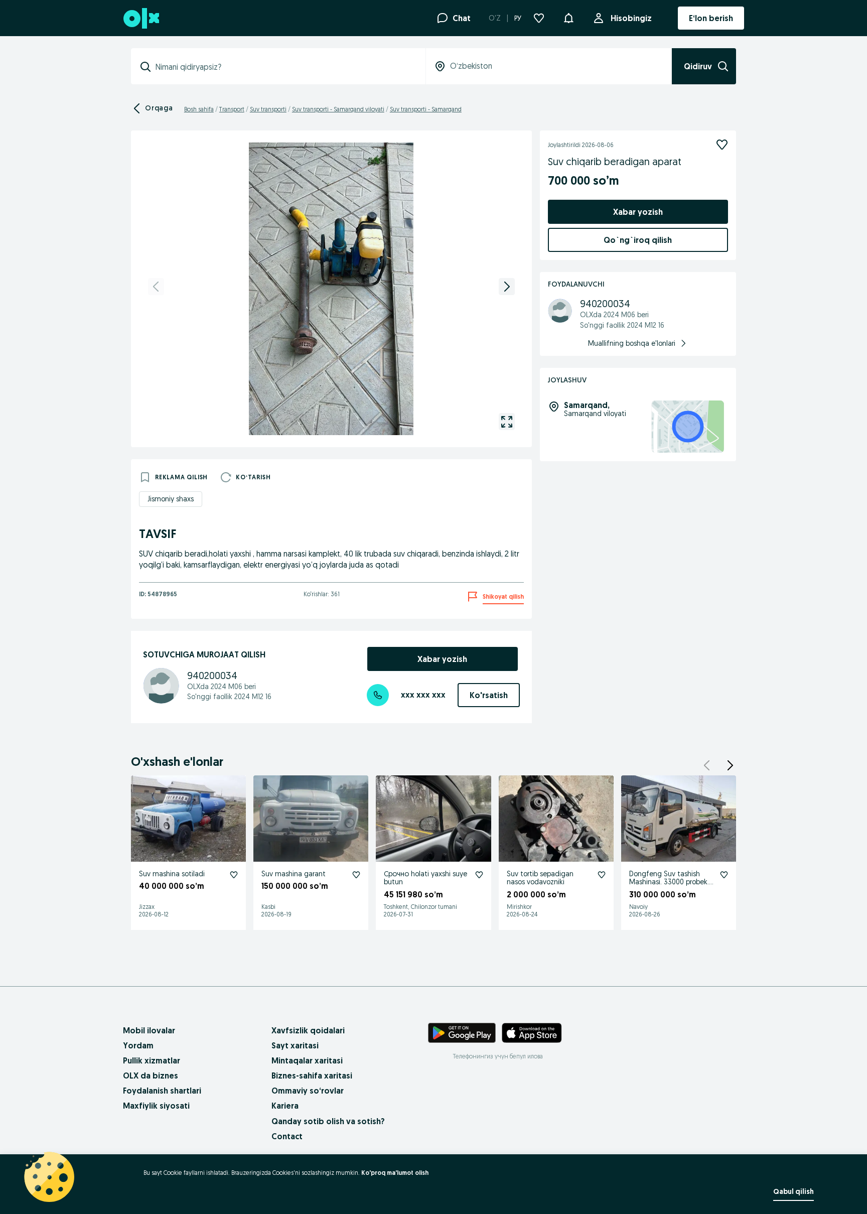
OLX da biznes (150, 1075)
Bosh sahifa (199, 109)
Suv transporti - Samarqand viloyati (338, 109)
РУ (517, 18)
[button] (568, 17)
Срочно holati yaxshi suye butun (425, 878)
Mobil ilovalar (149, 1030)
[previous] (156, 286)
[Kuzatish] (722, 145)
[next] (507, 286)
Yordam (138, 1045)
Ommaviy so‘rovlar (307, 1091)
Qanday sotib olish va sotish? (328, 1121)
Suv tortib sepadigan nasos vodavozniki (540, 878)
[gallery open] (507, 421)
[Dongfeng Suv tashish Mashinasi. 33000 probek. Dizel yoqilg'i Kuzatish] (724, 875)
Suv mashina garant (293, 873)
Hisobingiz (631, 18)
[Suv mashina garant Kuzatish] (356, 875)
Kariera (285, 1106)
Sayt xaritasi (295, 1045)
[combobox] (284, 67)
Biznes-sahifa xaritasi (311, 1075)
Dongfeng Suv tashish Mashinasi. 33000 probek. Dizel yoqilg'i (669, 882)
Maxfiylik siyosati (156, 1106)
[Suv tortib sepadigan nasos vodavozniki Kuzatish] (602, 875)
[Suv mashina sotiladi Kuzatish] (234, 875)
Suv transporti (268, 109)
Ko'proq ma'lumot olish (394, 1172)
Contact (287, 1136)
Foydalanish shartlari (162, 1091)
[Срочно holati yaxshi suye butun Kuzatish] (479, 875)
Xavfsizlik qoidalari (308, 1030)
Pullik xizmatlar (151, 1060)
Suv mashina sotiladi (172, 873)
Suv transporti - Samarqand (426, 109)
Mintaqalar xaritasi (307, 1060)
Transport (231, 109)
